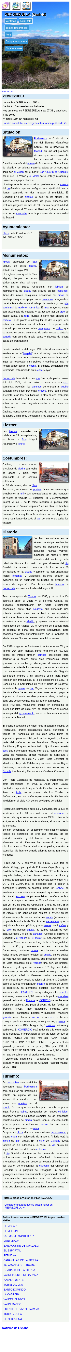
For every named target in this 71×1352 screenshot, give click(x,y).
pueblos (64, 992)
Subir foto (25, 21)
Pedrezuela (40, 138)
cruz (66, 382)
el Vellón (19, 171)
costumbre (13, 1082)
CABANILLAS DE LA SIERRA (21, 1260)
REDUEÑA (10, 1255)
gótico (32, 265)
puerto (31, 163)
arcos (61, 295)
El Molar (37, 937)
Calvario (55, 1140)
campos (42, 654)
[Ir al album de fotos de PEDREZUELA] (16, 5)
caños (62, 925)
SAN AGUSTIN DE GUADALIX (21, 1245)
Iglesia (6, 261)
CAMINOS (27, 992)
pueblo (64, 386)
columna (41, 1149)
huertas (44, 1124)
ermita (49, 917)
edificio (7, 320)
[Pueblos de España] (5, 5)
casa (5, 750)
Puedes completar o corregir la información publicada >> (35, 123)
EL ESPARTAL (12, 1250)
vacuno (36, 1017)
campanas (44, 328)
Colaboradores (14, 48)
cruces (42, 390)
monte (34, 950)
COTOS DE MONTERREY (19, 1235)
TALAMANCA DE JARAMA (19, 1265)
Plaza (6, 233)
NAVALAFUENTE (14, 1279)
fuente (47, 925)
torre (26, 315)
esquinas (62, 290)
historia (59, 584)
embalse (59, 813)
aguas (30, 929)
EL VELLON (11, 1231)
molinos (50, 1025)
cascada (44, 1165)
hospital (27, 353)
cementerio (52, 921)
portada (7, 336)
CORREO (44, 1000)
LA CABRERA (12, 1294)
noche (32, 365)
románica (34, 307)
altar (46, 307)
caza (51, 1017)
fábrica (59, 286)
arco (62, 311)
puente (41, 983)
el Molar (34, 176)
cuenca (64, 184)
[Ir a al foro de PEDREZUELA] (26, 5)
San (34, 261)
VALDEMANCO (12, 1304)
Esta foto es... (8, 91)
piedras (29, 196)
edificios (63, 1111)
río (8, 188)
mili (22, 493)
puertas (22, 1103)
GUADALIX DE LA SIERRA (19, 1270)
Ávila (18, 792)
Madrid (38, 151)
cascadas (21, 213)
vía (53, 1145)
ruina (36, 1128)
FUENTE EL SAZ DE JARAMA (21, 1309)
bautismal (8, 307)
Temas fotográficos (17, 27)
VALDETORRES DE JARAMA (21, 1275)
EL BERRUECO (13, 1318)
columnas (47, 299)
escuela (20, 896)
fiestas (13, 431)
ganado (7, 1017)
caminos (37, 386)
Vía (38, 378)
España (7, 771)
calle (40, 370)
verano (37, 962)
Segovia (38, 608)
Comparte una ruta (16, 41)
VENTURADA (11, 1240)
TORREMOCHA (13, 1314)
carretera (63, 996)
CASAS (60, 887)
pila (66, 303)
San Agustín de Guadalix (54, 171)
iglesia (21, 688)
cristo (21, 443)
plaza (20, 1132)
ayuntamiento (26, 713)
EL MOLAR (10, 1226)
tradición (23, 307)
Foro (8, 34)
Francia (30, 1000)
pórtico (59, 328)
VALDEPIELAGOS (14, 1299)
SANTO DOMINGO (15, 1289)
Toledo (32, 596)
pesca (61, 1021)
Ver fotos (11, 21)
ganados (38, 933)
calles (24, 1111)
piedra (27, 290)
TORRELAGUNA (13, 1284)
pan (39, 518)
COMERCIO (25, 1029)
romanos (17, 575)
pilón (9, 929)
